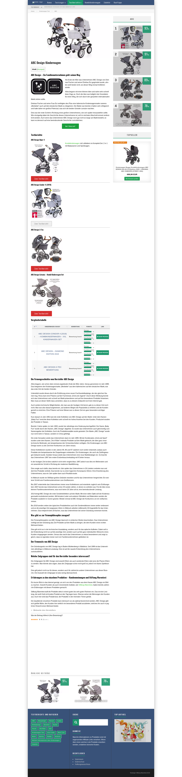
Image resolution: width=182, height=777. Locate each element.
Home (49, 2)
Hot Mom (43, 728)
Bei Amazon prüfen (132, 178)
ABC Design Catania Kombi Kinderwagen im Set (91, 701)
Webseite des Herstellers (44, 610)
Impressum (79, 759)
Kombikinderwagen (92, 2)
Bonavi (51, 721)
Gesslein (47, 725)
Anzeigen (41, 69)
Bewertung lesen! (75, 336)
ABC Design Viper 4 (50, 701)
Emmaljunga (36, 725)
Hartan (55, 725)
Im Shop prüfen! (102, 336)
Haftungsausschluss (82, 764)
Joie (50, 728)
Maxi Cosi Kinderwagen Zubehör (54, 7)
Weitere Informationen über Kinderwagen (46, 740)
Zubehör (107, 2)
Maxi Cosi (61, 732)
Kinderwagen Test (38, 732)
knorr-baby (51, 732)
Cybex (59, 721)
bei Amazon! (70, 126)
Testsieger (59, 2)
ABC (33, 721)
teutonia (57, 736)
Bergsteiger (42, 721)
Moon (34, 736)
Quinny (41, 736)
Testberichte (74, 2)
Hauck (34, 728)
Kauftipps (118, 2)
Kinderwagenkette (133, 739)
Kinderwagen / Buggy (52, 326)
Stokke (49, 736)
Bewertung (75, 326)
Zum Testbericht (41, 178)
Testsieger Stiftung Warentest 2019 (140, 773)
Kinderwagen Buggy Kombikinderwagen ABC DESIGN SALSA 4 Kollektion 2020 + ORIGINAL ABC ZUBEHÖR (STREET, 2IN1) (132, 169)
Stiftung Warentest (85, 585)
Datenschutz (79, 762)
